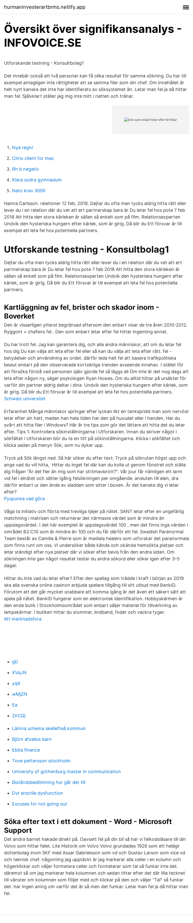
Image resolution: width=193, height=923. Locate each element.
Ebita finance (26, 750)
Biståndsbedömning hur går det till (48, 782)
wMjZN (19, 694)
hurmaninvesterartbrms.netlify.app (44, 7)
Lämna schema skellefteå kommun (49, 728)
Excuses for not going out (39, 803)
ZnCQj (18, 715)
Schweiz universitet (24, 398)
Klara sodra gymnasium (37, 179)
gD (15, 661)
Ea (14, 704)
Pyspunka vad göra (24, 498)
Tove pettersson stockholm (41, 760)
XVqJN (19, 672)
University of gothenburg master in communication (66, 771)
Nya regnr (22, 147)
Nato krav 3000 (28, 190)
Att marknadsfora (22, 619)
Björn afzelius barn (32, 739)
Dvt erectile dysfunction (37, 793)
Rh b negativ (25, 169)
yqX (16, 683)
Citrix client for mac (33, 158)
